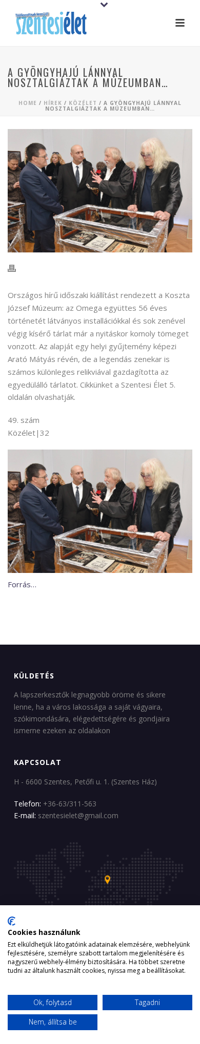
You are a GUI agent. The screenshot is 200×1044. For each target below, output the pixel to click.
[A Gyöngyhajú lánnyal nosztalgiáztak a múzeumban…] (100, 190)
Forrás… (22, 584)
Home (27, 102)
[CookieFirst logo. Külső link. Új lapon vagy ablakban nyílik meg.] (11, 921)
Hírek (53, 102)
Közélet (83, 102)
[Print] (17, 268)
